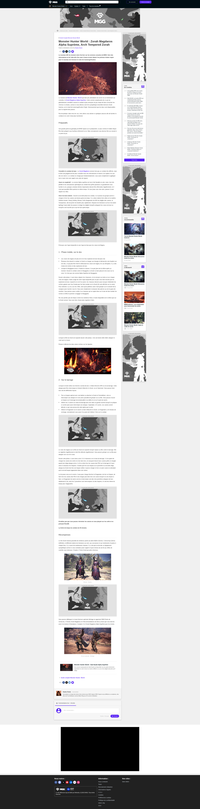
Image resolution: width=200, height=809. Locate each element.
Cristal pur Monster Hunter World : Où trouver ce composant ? (133, 143)
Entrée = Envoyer (104, 716)
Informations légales (104, 789)
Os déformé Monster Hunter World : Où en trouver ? (134, 154)
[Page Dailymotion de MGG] (70, 782)
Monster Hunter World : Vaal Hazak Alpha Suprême (91, 664)
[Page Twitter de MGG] (63, 782)
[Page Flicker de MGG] (74, 782)
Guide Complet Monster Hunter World (88, 30)
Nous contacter (103, 781)
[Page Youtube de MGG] (67, 782)
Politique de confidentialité (106, 800)
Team (100, 784)
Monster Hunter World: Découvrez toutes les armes (134, 257)
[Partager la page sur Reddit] (69, 51)
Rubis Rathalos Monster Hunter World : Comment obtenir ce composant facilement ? (135, 149)
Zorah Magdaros (84, 171)
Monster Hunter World (73, 30)
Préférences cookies (104, 797)
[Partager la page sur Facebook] (63, 51)
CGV (99, 805)
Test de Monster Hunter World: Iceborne (133, 237)
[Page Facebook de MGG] (55, 782)
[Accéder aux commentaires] (72, 51)
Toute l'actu (134, 160)
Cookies (100, 795)
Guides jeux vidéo (64, 30)
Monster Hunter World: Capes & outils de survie (133, 325)
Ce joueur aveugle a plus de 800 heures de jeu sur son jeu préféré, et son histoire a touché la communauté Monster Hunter (135, 115)
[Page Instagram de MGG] (78, 782)
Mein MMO (125, 781)
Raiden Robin (78, 48)
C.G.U (100, 792)
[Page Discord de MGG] (59, 782)
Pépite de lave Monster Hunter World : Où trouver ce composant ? (134, 137)
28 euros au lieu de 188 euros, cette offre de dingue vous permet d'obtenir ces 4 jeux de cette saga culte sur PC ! (134, 123)
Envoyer (115, 716)
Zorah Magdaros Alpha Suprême (76, 100)
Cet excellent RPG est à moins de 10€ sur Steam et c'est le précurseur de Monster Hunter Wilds (134, 93)
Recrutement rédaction (105, 787)
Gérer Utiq (101, 803)
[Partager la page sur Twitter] (66, 51)
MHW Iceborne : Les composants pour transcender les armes (134, 305)
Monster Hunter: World (74, 98)
